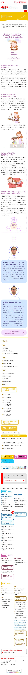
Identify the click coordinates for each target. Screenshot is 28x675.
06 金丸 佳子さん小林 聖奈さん (7, 415)
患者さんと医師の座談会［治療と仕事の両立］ (9, 428)
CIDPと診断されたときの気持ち (10, 353)
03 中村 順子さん (7, 400)
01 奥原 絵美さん (7, 394)
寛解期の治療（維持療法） (20, 504)
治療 (15, 586)
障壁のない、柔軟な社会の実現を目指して (10, 422)
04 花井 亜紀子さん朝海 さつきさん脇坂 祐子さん (7, 404)
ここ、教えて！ (5, 562)
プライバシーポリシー (18, 661)
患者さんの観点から (12, 432)
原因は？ (4, 500)
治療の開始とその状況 (8, 360)
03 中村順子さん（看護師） (21, 606)
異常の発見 (5, 348)
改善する (7, 555)
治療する (7, 492)
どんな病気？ (5, 498)
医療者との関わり (7, 381)
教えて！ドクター (6, 510)
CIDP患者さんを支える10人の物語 (9, 389)
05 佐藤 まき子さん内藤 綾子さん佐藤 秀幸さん (7, 410)
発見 (2, 586)
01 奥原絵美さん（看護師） (21, 602)
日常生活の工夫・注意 (7, 560)
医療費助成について (19, 560)
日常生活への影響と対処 (8, 373)
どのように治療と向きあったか (10, 366)
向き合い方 (5, 384)
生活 (2, 597)
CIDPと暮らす (4, 558)
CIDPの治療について (19, 498)
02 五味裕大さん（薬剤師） (21, 604)
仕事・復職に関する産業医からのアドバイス (13, 442)
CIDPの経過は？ (5, 508)
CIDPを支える (17, 558)
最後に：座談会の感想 (8, 448)
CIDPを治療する (18, 494)
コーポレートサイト (5, 661)
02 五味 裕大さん (7, 397)
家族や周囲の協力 (7, 376)
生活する (7, 16)
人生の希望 (5, 378)
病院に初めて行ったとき (8, 351)
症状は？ (4, 502)
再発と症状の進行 (7, 363)
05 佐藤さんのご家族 (19, 611)
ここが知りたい (12, 445)
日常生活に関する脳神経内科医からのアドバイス (14, 332)
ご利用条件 (3, 662)
